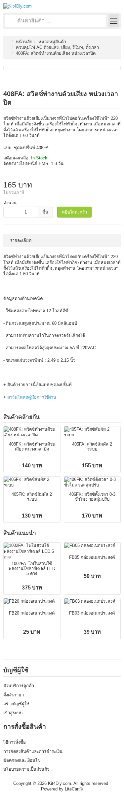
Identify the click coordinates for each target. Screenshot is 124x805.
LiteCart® (74, 789)
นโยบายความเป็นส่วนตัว (26, 769)
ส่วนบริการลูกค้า (18, 685)
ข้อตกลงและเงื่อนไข (22, 760)
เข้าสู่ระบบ (12, 712)
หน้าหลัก (24, 41)
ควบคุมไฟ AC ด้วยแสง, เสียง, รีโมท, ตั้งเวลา (57, 47)
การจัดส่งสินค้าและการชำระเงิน (32, 751)
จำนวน (10, 202)
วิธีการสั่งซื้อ (14, 742)
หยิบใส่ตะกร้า (74, 212)
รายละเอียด (20, 240)
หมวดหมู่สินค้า (52, 41)
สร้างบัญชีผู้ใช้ (16, 703)
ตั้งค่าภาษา (13, 694)
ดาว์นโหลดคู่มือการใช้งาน (31, 397)
